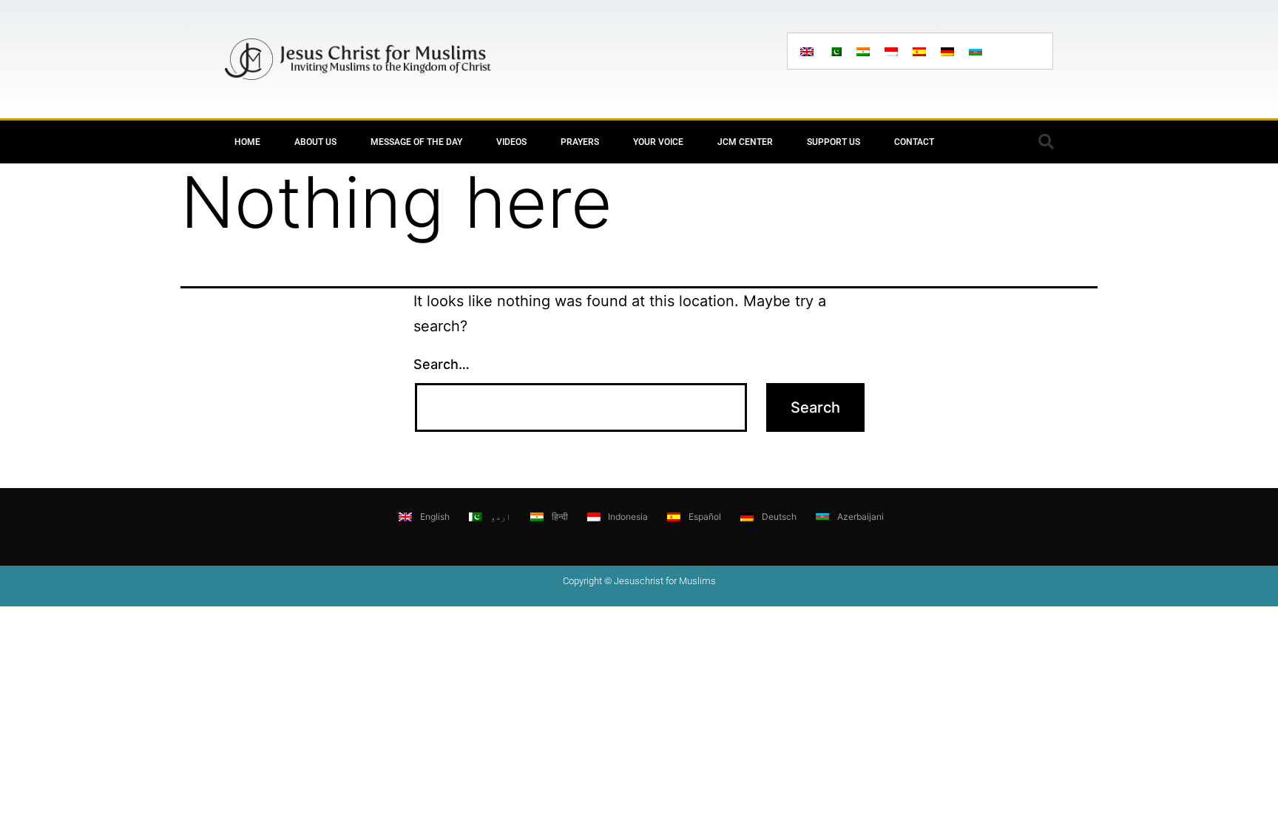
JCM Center (745, 142)
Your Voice (658, 142)
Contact (914, 142)
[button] (1046, 142)
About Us (315, 142)
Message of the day (416, 142)
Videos (511, 142)
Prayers (580, 142)
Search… (441, 364)
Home (247, 142)
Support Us (833, 142)
